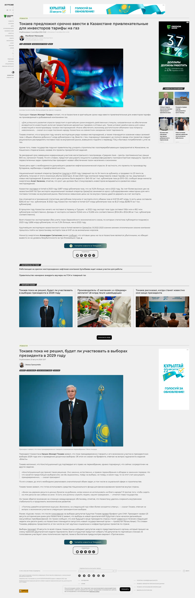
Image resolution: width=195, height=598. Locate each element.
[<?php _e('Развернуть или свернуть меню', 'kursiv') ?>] (13, 72)
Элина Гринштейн (33, 365)
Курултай (57, 370)
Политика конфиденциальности (147, 580)
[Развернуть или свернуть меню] (13, 53)
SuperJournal (9, 36)
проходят (31, 529)
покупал (66, 173)
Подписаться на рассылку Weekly (90, 568)
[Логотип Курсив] (9, 4)
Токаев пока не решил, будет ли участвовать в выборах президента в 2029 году (46, 291)
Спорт (12, 43)
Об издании (85, 580)
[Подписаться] (115, 571)
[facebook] (103, 576)
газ (21, 44)
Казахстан (10, 75)
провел (105, 514)
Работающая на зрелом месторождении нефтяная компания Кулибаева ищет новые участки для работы (70, 269)
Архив (12, 48)
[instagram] (79, 576)
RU (7, 10)
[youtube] (89, 576)
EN (10, 10)
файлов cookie (94, 591)
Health (12, 38)
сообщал (73, 235)
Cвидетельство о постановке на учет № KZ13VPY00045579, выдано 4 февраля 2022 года (43, 578)
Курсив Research (8, 28)
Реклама (11, 61)
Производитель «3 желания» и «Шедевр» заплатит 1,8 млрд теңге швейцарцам (102, 291)
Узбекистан (10, 77)
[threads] (98, 576)
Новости (11, 21)
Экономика (10, 40)
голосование (31, 370)
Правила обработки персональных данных (150, 583)
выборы (22, 370)
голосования (57, 514)
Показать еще (104, 337)
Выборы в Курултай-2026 (144, 590)
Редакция (11, 59)
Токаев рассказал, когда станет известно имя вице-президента (160, 291)
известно (121, 519)
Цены (50, 44)
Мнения (11, 45)
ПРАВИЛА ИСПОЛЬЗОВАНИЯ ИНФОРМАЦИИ (149, 587)
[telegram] (84, 576)
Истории (11, 23)
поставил (33, 189)
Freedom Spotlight (8, 66)
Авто (12, 26)
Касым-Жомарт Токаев (39, 44)
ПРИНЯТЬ (125, 589)
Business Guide (9, 31)
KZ (13, 10)
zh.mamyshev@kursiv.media (34, 40)
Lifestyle (11, 33)
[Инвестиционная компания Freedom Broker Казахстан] (8, 16)
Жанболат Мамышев (34, 36)
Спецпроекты (9, 64)
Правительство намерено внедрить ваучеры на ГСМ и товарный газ (52, 275)
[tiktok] (94, 576)
